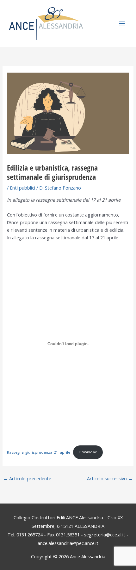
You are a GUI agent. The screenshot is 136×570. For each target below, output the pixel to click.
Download (88, 452)
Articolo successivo (110, 478)
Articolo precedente (27, 478)
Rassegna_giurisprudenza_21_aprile (38, 452)
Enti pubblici (22, 188)
